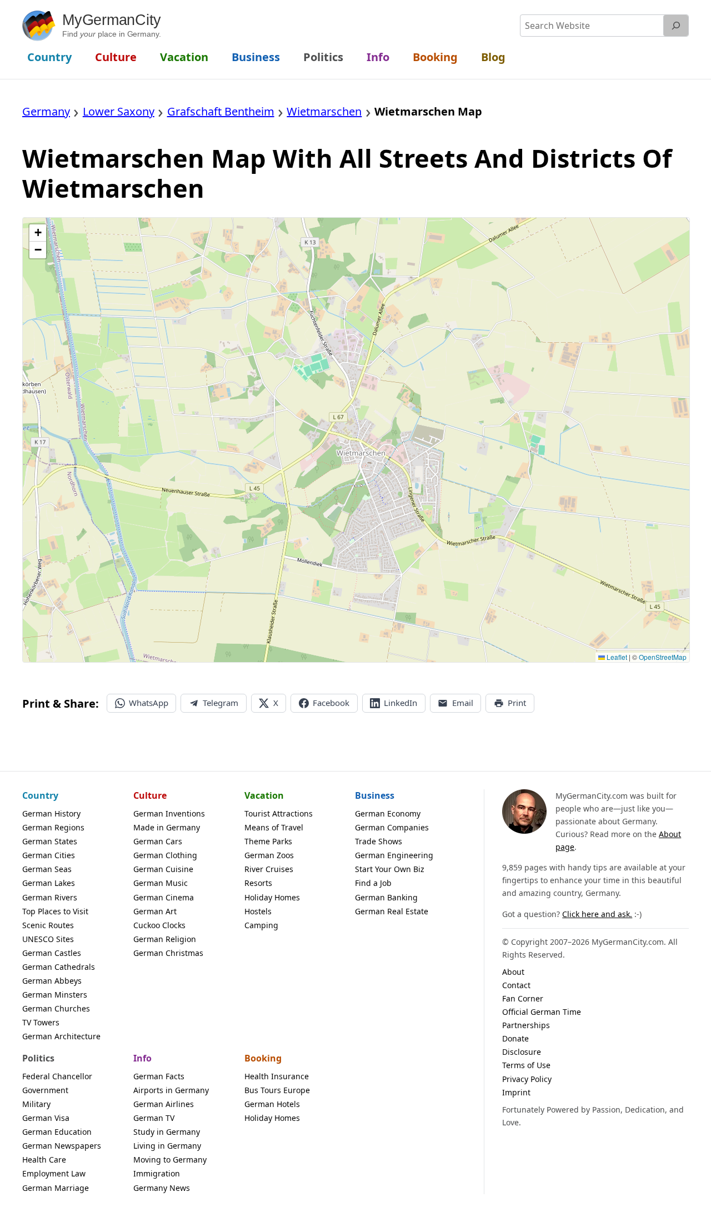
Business (374, 795)
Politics (38, 1058)
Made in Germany (166, 827)
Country (40, 795)
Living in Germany (167, 1145)
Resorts (258, 883)
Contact (516, 985)
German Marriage (55, 1188)
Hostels (258, 911)
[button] (37, 233)
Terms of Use (526, 1065)
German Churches (56, 1008)
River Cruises (268, 869)
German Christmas (168, 953)
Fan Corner (522, 998)
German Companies (392, 827)
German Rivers (49, 897)
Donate (515, 1038)
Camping (261, 925)
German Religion (164, 939)
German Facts (158, 1076)
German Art (155, 911)
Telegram (220, 702)
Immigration (156, 1173)
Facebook (331, 702)
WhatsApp (148, 702)
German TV (153, 1118)
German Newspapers (61, 1145)
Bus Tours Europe (277, 1090)
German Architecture (61, 1036)
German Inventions (169, 813)
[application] (356, 440)
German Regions (53, 827)
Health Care (44, 1159)
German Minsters (54, 994)
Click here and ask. (597, 914)
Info (142, 1058)
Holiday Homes (272, 897)
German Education (57, 1131)
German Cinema (163, 897)
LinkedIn (400, 702)
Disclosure (521, 1051)
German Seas (47, 869)
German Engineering (394, 855)
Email (462, 702)
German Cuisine (163, 869)
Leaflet (616, 657)
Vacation (264, 795)
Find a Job (373, 883)
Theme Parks (268, 841)
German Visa (45, 1118)
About (513, 971)
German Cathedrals (58, 966)
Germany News (161, 1188)
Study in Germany (166, 1131)
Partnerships (526, 1025)
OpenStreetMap (663, 657)
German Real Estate (391, 911)
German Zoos (269, 855)
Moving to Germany (170, 1159)
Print (517, 702)
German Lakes (48, 883)
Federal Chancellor (57, 1076)
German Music (160, 883)
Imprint (516, 1092)
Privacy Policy (527, 1079)
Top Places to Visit (55, 911)
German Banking (386, 897)
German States (49, 841)
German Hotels (272, 1104)
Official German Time (541, 1011)
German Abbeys (52, 980)
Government (45, 1090)
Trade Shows (378, 841)
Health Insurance (276, 1076)
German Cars (157, 841)
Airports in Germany (171, 1090)
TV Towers (40, 1022)
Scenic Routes (48, 925)
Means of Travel (273, 827)
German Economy (387, 813)
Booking (263, 1058)
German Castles (51, 953)
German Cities (48, 855)
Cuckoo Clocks (159, 925)
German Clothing (165, 855)
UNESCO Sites (48, 939)
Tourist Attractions (278, 813)
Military (36, 1104)
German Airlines (163, 1104)
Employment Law (54, 1173)
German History (51, 813)
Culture (150, 795)
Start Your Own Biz (389, 869)
